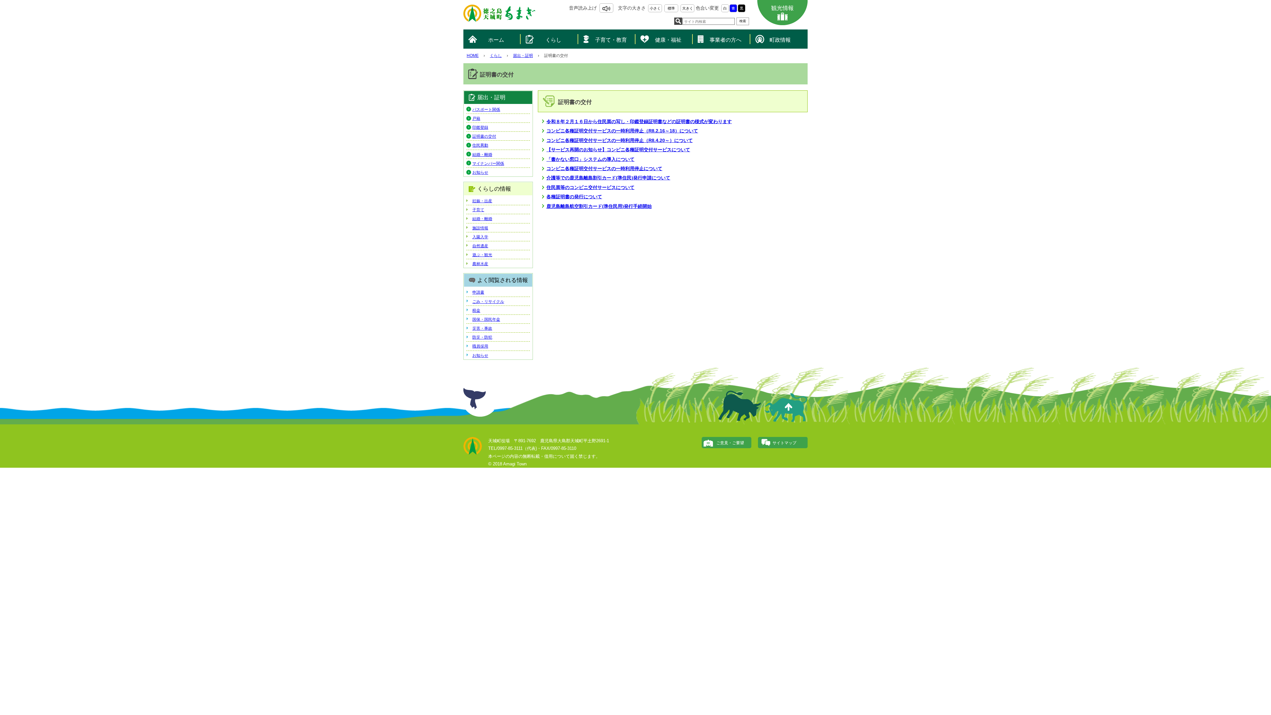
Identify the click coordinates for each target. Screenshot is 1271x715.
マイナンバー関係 (488, 163)
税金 (476, 310)
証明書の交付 (484, 136)
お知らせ (480, 172)
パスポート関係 (486, 109)
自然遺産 (480, 246)
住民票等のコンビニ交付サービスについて (590, 187)
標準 (671, 8)
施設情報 (480, 228)
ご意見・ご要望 (730, 443)
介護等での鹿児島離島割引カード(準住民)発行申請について (608, 177)
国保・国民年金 (486, 319)
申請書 (478, 292)
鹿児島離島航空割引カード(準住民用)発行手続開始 (599, 206)
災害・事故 (482, 328)
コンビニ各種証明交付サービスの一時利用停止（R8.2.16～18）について (622, 130)
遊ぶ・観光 (482, 255)
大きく (687, 8)
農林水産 (480, 264)
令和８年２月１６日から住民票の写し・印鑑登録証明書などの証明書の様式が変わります (639, 121)
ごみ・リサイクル (488, 301)
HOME (473, 55)
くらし (553, 40)
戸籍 (476, 118)
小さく (655, 8)
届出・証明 (523, 55)
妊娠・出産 (482, 201)
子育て (478, 210)
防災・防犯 (482, 337)
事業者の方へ (725, 40)
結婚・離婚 (482, 154)
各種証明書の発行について (574, 196)
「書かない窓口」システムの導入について (590, 159)
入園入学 (480, 237)
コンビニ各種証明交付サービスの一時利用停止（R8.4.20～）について (619, 140)
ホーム (496, 40)
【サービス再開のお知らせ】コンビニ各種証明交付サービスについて (618, 149)
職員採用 (480, 346)
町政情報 (780, 40)
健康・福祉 (668, 40)
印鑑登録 (480, 127)
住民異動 (480, 145)
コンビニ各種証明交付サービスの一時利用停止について (604, 168)
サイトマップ (784, 443)
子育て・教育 (611, 40)
